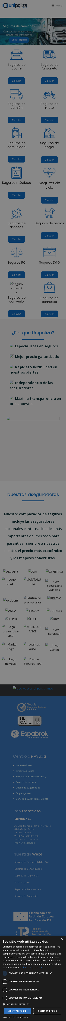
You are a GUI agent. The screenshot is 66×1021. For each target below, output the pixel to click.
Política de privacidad (31, 967)
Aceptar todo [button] (17, 1010)
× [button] (62, 939)
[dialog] (33, 978)
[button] (33, 1004)
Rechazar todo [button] (47, 1010)
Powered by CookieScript (16, 1017)
